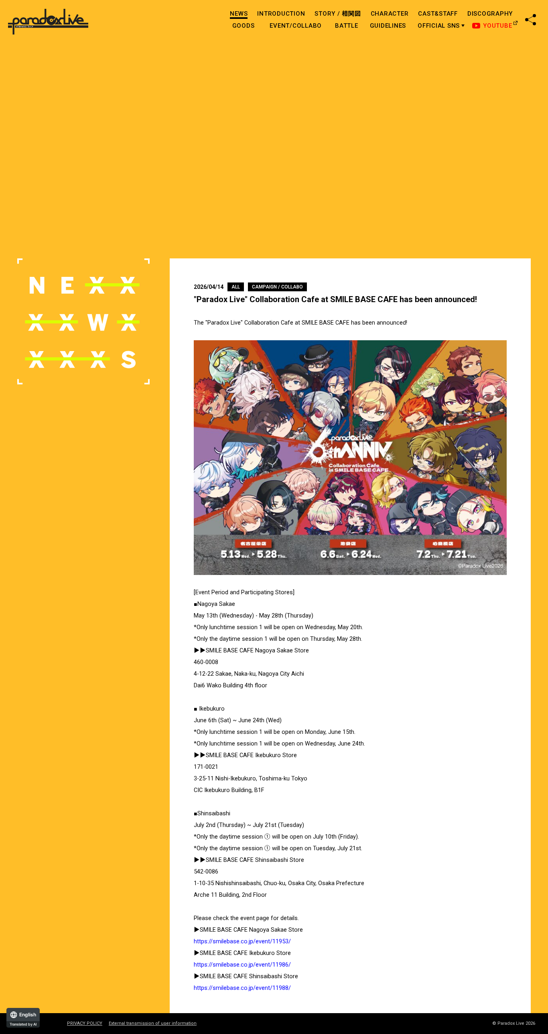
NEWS (239, 13)
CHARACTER (390, 13)
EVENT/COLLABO (296, 25)
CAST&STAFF (438, 13)
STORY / (338, 13)
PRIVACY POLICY (84, 1023)
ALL (235, 287)
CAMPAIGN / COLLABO (277, 287)
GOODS (243, 25)
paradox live (48, 22)
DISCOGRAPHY (490, 13)
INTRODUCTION (281, 13)
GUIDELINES (388, 25)
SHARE (530, 19)
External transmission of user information (153, 1023)
